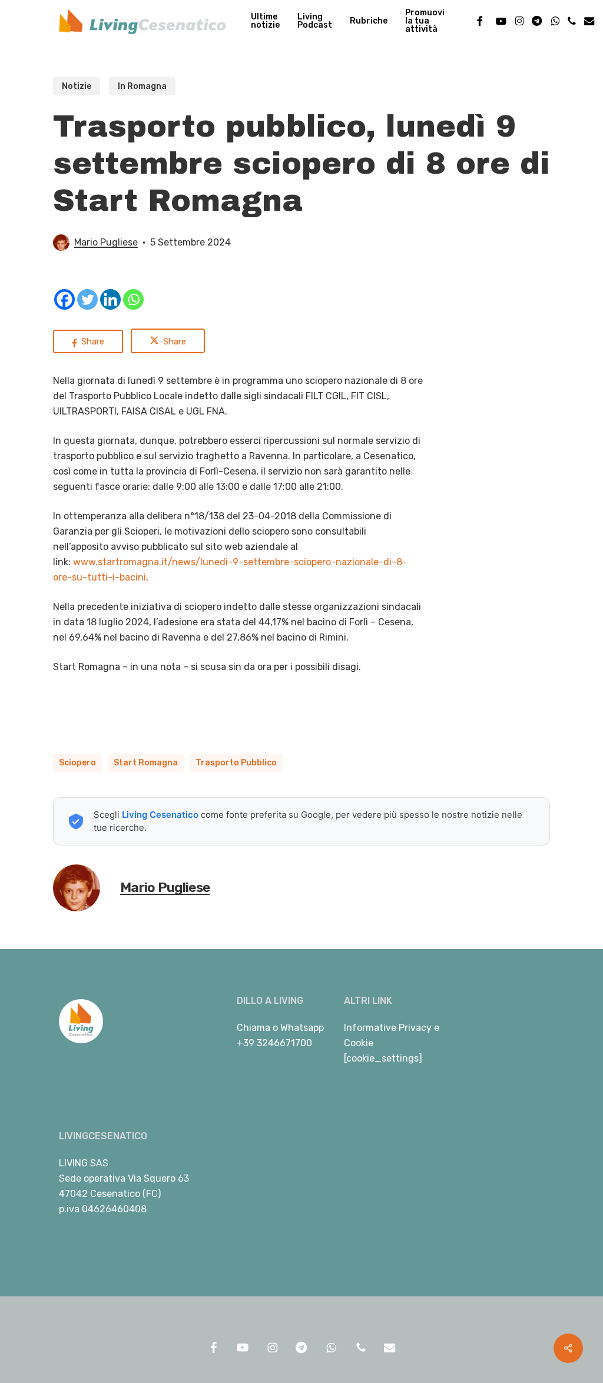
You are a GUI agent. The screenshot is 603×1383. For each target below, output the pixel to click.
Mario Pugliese (106, 242)
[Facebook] (64, 299)
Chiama (253, 1027)
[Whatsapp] (133, 299)
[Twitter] (87, 299)
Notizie (76, 86)
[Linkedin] (110, 299)
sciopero (77, 763)
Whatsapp (302, 1027)
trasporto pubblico (236, 763)
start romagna (146, 763)
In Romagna (142, 86)
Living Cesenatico (160, 814)
